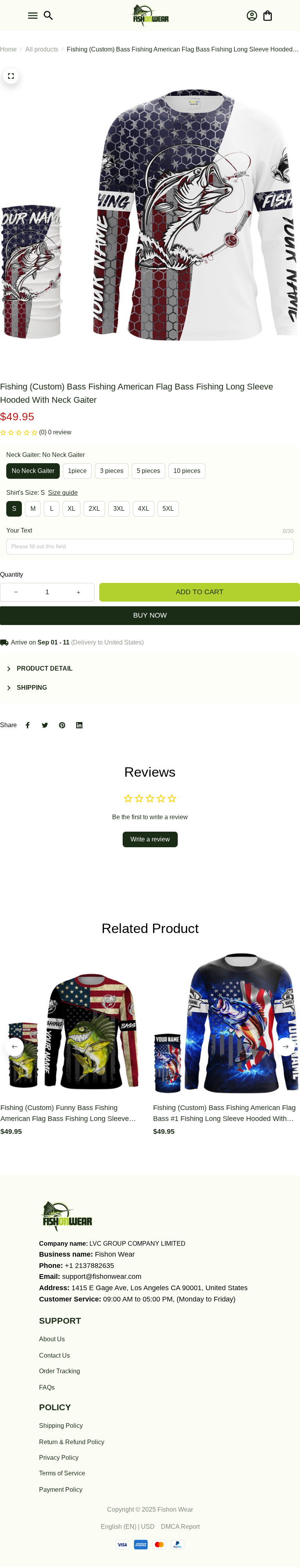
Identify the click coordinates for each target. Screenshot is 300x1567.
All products (41, 49)
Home (8, 49)
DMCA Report (180, 1526)
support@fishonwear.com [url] (101, 1276)
